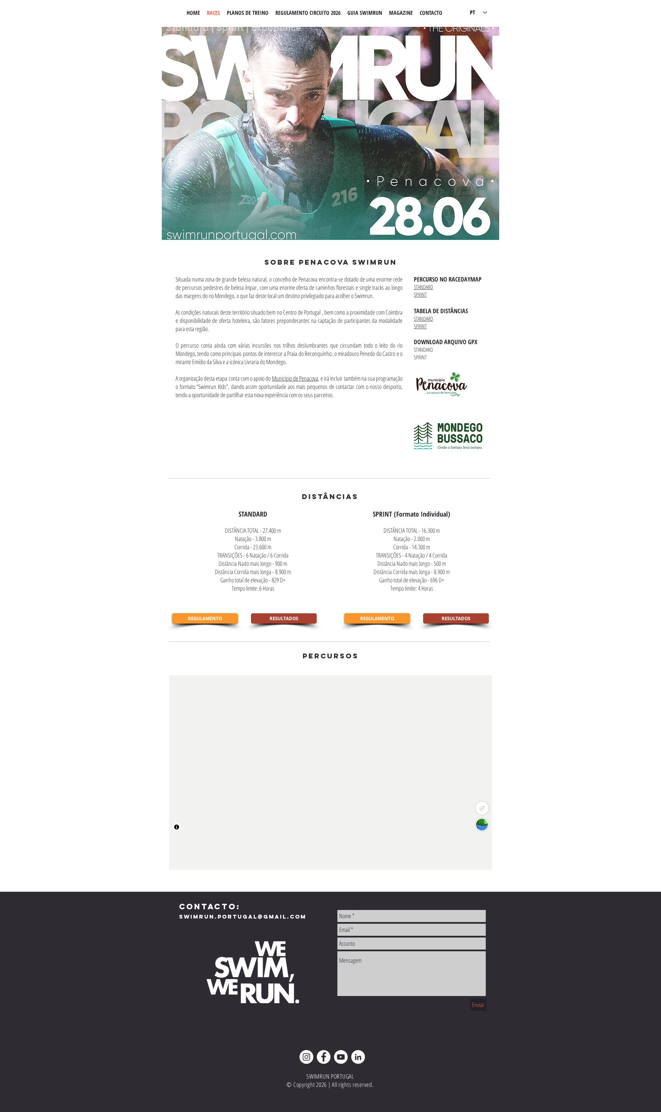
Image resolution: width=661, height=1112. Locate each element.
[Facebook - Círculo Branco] (323, 1057)
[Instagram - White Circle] (306, 1057)
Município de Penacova (295, 378)
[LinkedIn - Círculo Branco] (358, 1057)
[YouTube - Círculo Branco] (341, 1057)
